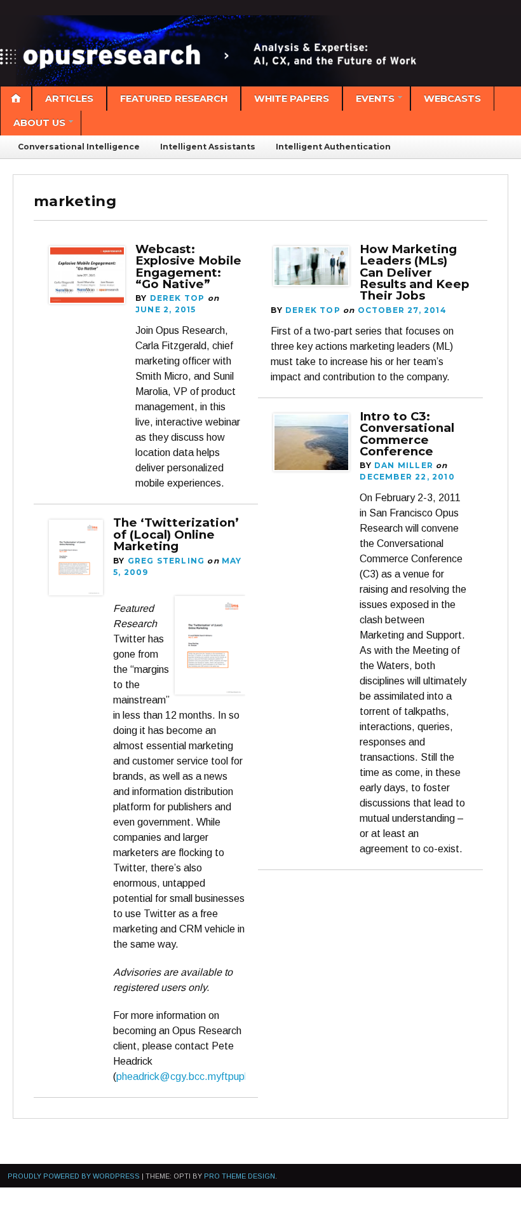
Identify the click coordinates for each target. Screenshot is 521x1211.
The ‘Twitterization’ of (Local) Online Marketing (176, 534)
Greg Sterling (166, 560)
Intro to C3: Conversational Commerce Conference (407, 434)
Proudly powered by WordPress (74, 1176)
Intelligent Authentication (333, 146)
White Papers (291, 98)
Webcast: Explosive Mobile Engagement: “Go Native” (188, 266)
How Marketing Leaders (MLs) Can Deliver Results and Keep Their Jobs (415, 272)
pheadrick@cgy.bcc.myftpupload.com (201, 1076)
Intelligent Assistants (207, 146)
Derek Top (177, 298)
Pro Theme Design (239, 1176)
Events (375, 98)
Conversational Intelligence (79, 146)
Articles (69, 98)
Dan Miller (403, 465)
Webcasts (452, 98)
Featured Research (173, 98)
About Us (39, 122)
